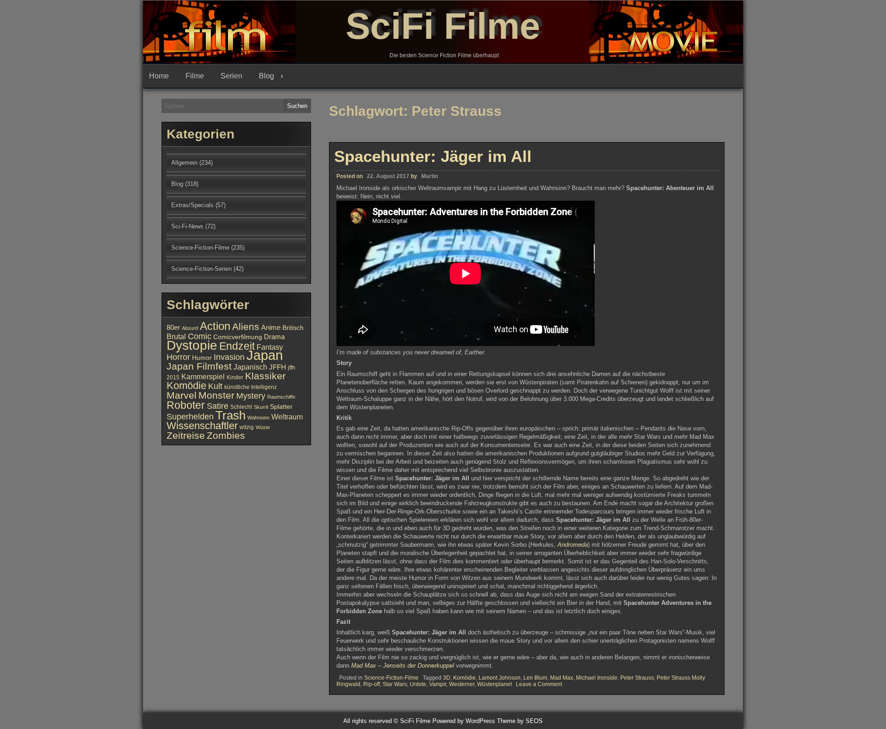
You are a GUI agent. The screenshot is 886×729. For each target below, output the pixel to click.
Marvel (182, 395)
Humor (202, 357)
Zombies (226, 435)
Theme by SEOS (520, 720)
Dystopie (192, 345)
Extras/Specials (192, 205)
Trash (230, 415)
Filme (195, 76)
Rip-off (371, 684)
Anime (271, 327)
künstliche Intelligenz (250, 387)
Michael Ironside (596, 678)
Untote (418, 684)
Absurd (190, 328)
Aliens (245, 326)
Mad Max (561, 678)
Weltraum (287, 416)
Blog (266, 76)
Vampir (437, 684)
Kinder (235, 377)
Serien (231, 76)
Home (159, 76)
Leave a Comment (539, 684)
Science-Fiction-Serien (201, 268)
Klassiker (265, 375)
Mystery (250, 395)
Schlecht (241, 407)
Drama (274, 337)
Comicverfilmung (237, 337)
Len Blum (535, 678)
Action (215, 326)
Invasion (229, 357)
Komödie (464, 678)
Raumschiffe (281, 397)
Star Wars (395, 684)
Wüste (263, 427)
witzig (246, 427)
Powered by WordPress (463, 720)
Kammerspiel (203, 376)
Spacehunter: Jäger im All (433, 156)
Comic (199, 336)
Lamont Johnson (500, 678)
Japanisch (250, 367)
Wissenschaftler (202, 425)
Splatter (281, 406)
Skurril (261, 407)
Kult (215, 386)
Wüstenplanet (494, 684)
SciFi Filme (443, 26)
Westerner (461, 684)
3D (446, 678)
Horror (178, 357)
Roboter (186, 405)
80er (173, 327)
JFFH (277, 367)
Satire (217, 406)
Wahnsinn (258, 417)
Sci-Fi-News (187, 226)
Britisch (293, 327)
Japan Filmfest (199, 366)
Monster (216, 395)
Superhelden (190, 416)
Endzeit (237, 346)
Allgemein (184, 162)
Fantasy (270, 347)
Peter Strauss (637, 678)
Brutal (176, 336)
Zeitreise (186, 435)
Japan (264, 355)
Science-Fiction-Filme (391, 678)
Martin (429, 176)
